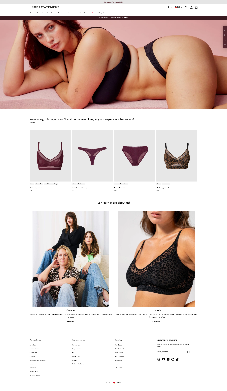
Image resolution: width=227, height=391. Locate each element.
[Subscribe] (188, 352)
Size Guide (118, 345)
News (116, 364)
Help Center (76, 349)
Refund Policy (76, 356)
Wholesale (33, 368)
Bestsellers (118, 360)
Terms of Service (35, 375)
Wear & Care (119, 352)
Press (31, 364)
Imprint (74, 360)
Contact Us (76, 345)
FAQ (73, 352)
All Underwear (119, 356)
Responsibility (34, 349)
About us (33, 345)
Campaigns (33, 352)
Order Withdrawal (78, 364)
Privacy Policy (34, 371)
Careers (32, 356)
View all (32, 123)
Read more (70, 321)
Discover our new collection (119, 17)
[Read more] (71, 259)
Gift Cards (118, 368)
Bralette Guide (120, 349)
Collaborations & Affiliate (38, 360)
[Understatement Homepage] (44, 7)
